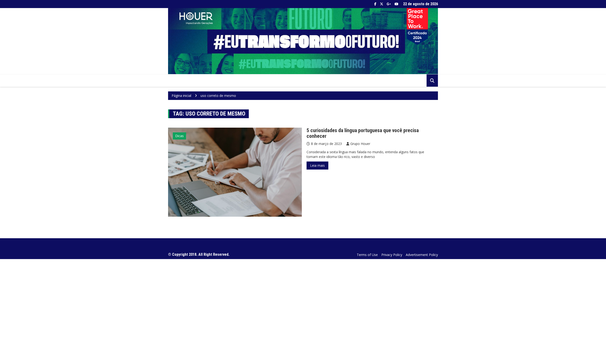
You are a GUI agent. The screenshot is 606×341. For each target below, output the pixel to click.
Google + (389, 4)
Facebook (375, 4)
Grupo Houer (360, 143)
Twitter (381, 4)
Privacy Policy (391, 254)
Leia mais (317, 165)
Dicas (179, 136)
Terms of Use (367, 254)
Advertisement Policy (422, 254)
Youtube (396, 4)
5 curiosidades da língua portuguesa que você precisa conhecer (363, 133)
